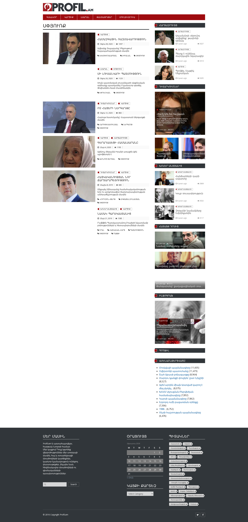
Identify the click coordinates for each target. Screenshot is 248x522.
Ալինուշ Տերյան (107, 159)
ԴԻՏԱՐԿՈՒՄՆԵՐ (107, 103)
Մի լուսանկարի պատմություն (119, 73)
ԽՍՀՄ (173, 491)
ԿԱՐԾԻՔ (68, 17)
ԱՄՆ (172, 457)
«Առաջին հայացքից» (179, 482)
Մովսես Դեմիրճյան (187, 491)
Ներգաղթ (127, 124)
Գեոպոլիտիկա (184, 457)
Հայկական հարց (117, 230)
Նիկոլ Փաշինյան (177, 465)
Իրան (101, 230)
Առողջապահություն (178, 504)
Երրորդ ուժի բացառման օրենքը (178, 402)
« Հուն (130, 477)
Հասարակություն (177, 448)
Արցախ (187, 444)
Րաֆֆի (116, 233)
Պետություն (192, 487)
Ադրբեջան (175, 469)
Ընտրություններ (177, 500)
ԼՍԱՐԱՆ (85, 17)
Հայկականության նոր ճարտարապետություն (114, 178)
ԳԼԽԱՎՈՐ (51, 17)
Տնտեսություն (188, 469)
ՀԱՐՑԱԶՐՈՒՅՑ (120, 138)
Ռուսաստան (195, 452)
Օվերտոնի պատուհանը (173, 371)
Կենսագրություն (177, 495)
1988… (162, 409)
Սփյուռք (140, 56)
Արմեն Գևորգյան (177, 487)
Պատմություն (137, 230)
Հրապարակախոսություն (180, 478)
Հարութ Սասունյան (108, 124)
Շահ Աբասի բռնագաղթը (174, 374)
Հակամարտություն (178, 461)
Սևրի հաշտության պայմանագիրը (180, 412)
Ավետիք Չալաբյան (108, 56)
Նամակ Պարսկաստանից (114, 213)
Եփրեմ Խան (104, 93)
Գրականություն (176, 474)
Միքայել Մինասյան (130, 199)
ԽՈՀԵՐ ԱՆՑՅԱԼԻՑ (108, 209)
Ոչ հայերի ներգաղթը (113, 108)
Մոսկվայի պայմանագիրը (174, 367)
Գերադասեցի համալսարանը (117, 142)
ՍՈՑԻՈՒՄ (117, 69)
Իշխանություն (193, 465)
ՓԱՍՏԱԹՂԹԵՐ (104, 17)
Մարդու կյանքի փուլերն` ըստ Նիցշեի (181, 378)
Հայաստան (175, 444)
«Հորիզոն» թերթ (107, 199)
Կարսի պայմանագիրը (173, 398)
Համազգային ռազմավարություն (121, 39)
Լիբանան (126, 56)
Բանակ (193, 504)
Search (73, 484)
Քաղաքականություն (178, 452)
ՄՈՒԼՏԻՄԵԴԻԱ (127, 17)
